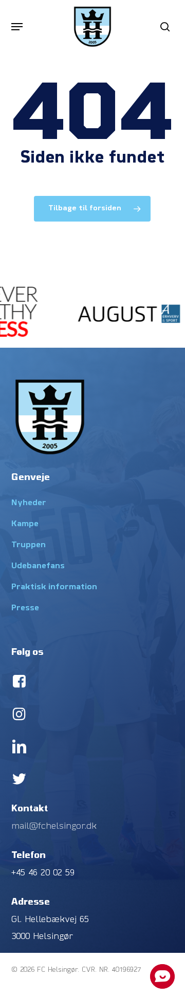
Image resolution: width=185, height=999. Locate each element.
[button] (17, 27)
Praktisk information (54, 587)
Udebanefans (38, 566)
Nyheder (28, 503)
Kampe (25, 524)
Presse (25, 608)
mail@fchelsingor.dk (54, 826)
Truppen (28, 545)
